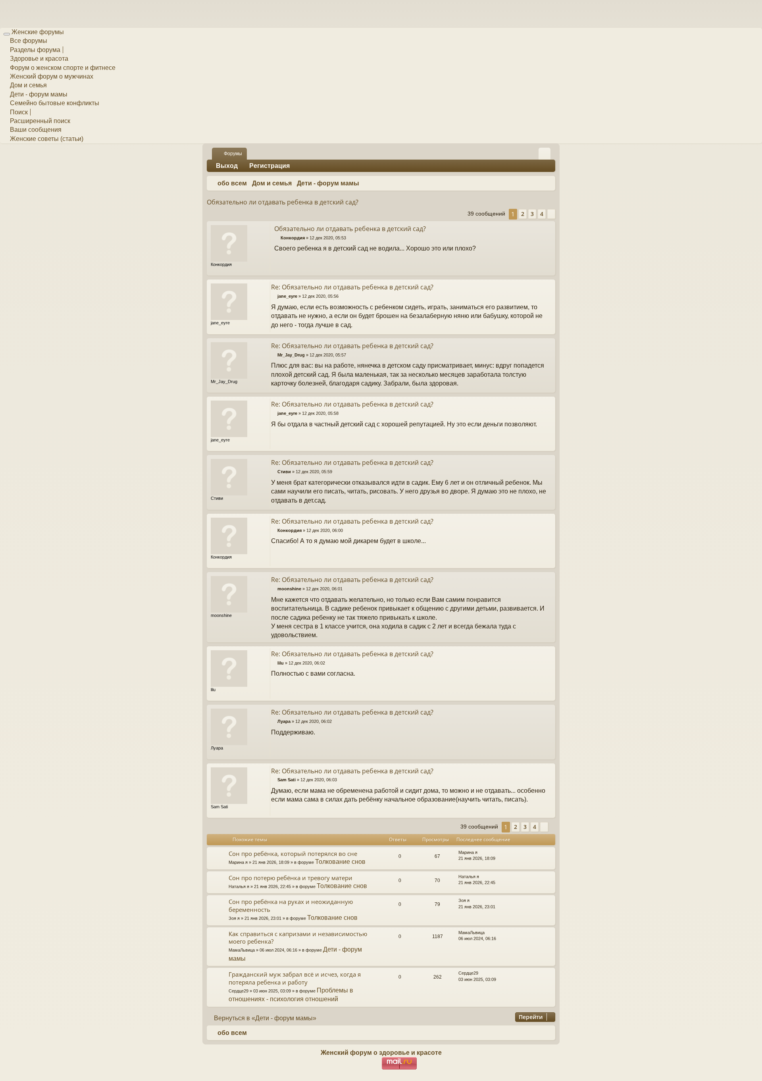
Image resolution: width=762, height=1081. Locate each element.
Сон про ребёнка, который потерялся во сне (293, 853)
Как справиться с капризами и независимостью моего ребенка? (298, 937)
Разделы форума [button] (34, 49)
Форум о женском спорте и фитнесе (61, 67)
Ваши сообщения (35, 129)
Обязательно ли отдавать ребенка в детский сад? (282, 202)
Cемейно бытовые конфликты (53, 103)
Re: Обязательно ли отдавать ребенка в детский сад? (352, 287)
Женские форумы (38, 32)
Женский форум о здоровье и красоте (381, 1052)
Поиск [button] (18, 112)
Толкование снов (340, 861)
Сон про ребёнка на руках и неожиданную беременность (291, 905)
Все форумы (27, 40)
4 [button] (541, 214)
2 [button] (522, 214)
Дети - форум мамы (37, 94)
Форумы (233, 153)
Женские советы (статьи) (45, 138)
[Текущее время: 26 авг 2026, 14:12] (548, 183)
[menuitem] (544, 154)
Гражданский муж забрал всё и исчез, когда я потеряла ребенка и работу (295, 978)
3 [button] (532, 214)
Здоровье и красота (38, 58)
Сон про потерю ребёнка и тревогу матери (290, 878)
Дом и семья (27, 85)
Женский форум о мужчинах (50, 76)
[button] (551, 214)
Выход (227, 165)
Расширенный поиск (39, 121)
